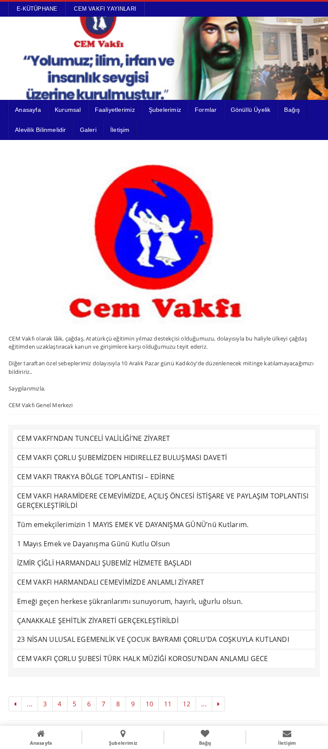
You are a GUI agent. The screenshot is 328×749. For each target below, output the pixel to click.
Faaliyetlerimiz (115, 109)
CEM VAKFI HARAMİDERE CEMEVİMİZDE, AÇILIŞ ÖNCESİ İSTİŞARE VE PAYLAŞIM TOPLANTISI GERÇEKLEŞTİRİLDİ (162, 500)
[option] (164, 238)
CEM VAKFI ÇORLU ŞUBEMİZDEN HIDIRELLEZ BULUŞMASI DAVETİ (122, 457)
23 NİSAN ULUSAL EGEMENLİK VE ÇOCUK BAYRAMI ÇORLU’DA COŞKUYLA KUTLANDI (153, 639)
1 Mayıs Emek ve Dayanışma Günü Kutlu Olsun (93, 543)
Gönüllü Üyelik (251, 109)
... (29, 703)
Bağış (292, 109)
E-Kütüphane (37, 9)
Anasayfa (28, 109)
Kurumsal (68, 109)
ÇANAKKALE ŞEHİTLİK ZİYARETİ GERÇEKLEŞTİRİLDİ (98, 620)
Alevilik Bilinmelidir (40, 129)
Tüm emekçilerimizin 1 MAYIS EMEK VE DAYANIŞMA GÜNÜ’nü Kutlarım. (133, 524)
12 (186, 703)
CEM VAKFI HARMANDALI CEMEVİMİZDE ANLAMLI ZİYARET (111, 582)
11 (168, 703)
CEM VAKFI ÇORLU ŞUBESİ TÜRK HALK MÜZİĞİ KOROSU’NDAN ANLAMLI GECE (142, 658)
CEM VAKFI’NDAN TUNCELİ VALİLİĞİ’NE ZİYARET (93, 438)
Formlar (206, 109)
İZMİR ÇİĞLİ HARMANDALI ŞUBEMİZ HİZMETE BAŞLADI (104, 563)
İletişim (120, 129)
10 (149, 703)
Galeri (88, 129)
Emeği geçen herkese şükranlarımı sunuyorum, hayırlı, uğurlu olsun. (130, 601)
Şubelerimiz (165, 109)
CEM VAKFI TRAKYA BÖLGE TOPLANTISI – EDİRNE (96, 476)
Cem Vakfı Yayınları (105, 9)
